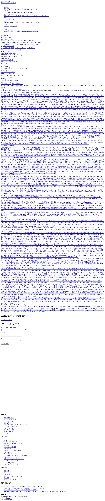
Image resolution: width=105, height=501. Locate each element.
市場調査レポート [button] (6, 35)
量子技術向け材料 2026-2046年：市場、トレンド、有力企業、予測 (46, 118)
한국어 (16, 31)
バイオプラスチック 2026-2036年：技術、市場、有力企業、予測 (48, 101)
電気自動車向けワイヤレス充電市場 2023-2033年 (23, 173)
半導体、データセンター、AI (9, 73)
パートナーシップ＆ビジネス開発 (45, 85)
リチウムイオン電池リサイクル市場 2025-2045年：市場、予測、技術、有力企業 (24, 113)
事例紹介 (20, 84)
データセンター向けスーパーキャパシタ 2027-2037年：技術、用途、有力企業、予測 (72, 142)
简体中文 (10, 31)
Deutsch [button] (19, 48)
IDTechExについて (9, 16)
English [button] (3, 48)
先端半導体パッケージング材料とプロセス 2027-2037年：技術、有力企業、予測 (47, 253)
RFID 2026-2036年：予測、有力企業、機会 (47, 97)
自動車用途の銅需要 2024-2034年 (36, 104)
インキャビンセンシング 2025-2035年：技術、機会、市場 (25, 238)
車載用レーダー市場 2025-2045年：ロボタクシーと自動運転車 (34, 233)
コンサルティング (32, 9)
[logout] (8, 498)
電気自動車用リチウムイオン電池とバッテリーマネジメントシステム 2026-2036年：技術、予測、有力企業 (62, 133)
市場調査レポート (9, 9)
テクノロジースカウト (61, 85)
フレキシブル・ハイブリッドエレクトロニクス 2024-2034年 (56, 250)
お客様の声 (18, 16)
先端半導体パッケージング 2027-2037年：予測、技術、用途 (26, 212)
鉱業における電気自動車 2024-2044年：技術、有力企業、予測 (69, 156)
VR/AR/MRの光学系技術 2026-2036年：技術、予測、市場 (33, 310)
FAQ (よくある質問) (10, 479)
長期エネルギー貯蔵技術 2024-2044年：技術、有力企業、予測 (31, 137)
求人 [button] (44, 42)
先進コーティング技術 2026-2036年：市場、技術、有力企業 (33, 147)
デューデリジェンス (74, 85)
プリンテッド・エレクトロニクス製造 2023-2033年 (55, 224)
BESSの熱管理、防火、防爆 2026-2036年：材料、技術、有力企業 (51, 144)
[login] (11, 499)
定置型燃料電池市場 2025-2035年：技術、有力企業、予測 (46, 190)
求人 (47, 16)
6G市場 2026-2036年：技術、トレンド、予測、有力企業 (44, 94)
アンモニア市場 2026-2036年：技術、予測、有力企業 (32, 176)
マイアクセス (17, 22)
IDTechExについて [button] (6, 42)
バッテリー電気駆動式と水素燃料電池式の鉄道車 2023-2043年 (50, 150)
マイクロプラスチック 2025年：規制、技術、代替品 (32, 289)
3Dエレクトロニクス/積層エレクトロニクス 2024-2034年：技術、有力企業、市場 (49, 90)
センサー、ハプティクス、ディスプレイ (12, 75)
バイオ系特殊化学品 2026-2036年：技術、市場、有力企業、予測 (67, 176)
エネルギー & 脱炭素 (7, 60)
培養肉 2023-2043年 (24, 195)
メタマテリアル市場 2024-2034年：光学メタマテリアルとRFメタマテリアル (78, 96)
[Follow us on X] (54, 377)
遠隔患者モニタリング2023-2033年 (86, 198)
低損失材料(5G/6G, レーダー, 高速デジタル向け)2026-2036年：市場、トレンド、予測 (31, 96)
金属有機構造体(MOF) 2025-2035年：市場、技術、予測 (22, 120)
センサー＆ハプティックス (12, 460)
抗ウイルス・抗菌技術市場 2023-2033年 (19, 197)
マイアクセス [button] (14, 44)
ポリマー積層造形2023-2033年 (12, 92)
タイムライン (39, 12)
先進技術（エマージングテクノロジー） (16, 424)
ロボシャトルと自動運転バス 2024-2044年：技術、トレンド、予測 (27, 241)
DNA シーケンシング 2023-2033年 (11, 198)
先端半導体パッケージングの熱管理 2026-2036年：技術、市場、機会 (37, 263)
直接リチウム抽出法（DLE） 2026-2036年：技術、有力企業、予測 (51, 106)
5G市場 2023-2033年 (22, 94)
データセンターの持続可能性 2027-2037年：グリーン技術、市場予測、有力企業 (37, 293)
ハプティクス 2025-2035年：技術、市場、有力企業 (20, 272)
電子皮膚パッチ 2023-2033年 (29, 198)
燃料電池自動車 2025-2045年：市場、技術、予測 (36, 159)
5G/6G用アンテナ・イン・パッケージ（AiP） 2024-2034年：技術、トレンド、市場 (52, 246)
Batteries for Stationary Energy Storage (47, 130)
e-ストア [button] (28, 44)
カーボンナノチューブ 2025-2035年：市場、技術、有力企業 (85, 101)
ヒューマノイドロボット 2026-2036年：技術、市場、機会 (75, 251)
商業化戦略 (19, 85)
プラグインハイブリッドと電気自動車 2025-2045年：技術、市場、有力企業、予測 (80, 164)
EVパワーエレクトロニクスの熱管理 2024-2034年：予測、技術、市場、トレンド (38, 301)
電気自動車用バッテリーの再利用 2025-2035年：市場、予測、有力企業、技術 (56, 138)
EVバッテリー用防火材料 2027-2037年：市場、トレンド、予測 (28, 157)
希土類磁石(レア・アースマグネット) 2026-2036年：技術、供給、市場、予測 (23, 121)
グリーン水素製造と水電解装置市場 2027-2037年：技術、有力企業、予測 (30, 183)
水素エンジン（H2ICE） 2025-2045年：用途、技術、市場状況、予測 (25, 185)
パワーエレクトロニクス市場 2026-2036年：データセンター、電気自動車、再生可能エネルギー (70, 166)
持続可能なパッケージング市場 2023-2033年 (67, 294)
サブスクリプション (21, 9)
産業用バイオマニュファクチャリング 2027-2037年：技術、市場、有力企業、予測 (58, 109)
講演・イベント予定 (40, 16)
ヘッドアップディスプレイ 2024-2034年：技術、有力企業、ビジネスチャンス (26, 214)
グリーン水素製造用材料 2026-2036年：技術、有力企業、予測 (38, 116)
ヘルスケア (4, 63)
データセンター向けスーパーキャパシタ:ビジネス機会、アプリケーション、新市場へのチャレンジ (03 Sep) (35, 491)
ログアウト (38, 22)
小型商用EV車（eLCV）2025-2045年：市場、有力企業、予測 (62, 154)
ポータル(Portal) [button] (5, 44)
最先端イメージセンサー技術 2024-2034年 (75, 270)
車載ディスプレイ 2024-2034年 (53, 212)
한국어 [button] (12, 48)
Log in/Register (8, 26)
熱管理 (3, 79)
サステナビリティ (6, 77)
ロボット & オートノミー (8, 72)
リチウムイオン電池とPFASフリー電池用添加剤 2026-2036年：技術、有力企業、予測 (46, 99)
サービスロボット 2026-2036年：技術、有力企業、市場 (24, 243)
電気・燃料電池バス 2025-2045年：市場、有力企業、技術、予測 (76, 152)
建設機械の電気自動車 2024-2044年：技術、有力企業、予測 (33, 156)
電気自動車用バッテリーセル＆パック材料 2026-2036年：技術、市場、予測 (72, 137)
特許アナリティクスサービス (89, 85)
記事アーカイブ (8, 428)
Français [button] (24, 48)
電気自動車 (4, 58)
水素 (2, 65)
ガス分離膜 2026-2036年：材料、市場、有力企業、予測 (19, 287)
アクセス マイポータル (20, 329)
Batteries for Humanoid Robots (28, 130)
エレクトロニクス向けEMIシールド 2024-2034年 (18, 108)
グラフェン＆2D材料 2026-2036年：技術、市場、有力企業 (49, 108)
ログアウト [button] (35, 44)
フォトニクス (5, 67)
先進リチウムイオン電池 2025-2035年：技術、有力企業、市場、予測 (34, 128)
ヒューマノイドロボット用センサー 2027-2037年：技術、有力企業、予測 (68, 241)
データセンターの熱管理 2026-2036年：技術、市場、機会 (74, 263)
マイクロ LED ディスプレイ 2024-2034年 (33, 215)
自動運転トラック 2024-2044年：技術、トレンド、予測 (50, 149)
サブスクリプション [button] (6, 37)
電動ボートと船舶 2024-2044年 (34, 154)
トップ (3, 320)
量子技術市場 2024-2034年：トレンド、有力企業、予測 (81, 229)
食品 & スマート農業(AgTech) (9, 61)
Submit (18, 49)
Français (27, 31)
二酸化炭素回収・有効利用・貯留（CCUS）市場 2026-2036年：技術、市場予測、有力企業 (46, 178)
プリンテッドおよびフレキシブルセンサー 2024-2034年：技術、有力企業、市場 (51, 275)
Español (32, 31)
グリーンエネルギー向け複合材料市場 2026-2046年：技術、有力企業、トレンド (74, 102)
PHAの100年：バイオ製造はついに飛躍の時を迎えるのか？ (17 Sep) (24, 488)
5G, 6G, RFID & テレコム (8, 53)
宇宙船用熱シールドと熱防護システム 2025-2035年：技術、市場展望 (62, 298)
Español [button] (29, 48)
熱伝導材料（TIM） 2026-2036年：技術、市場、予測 (32, 123)
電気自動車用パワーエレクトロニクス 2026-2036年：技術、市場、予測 (21, 166)
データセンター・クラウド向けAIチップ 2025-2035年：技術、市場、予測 (75, 245)
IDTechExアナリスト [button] (25, 42)
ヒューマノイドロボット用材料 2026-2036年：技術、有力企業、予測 (76, 116)
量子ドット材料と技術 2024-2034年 (93, 120)
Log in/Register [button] (5, 46)
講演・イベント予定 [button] (37, 42)
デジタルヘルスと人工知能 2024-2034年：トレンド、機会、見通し (81, 197)
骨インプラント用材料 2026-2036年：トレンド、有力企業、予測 (60, 114)
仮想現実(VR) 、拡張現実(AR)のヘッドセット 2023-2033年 (67, 310)
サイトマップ (8, 474)
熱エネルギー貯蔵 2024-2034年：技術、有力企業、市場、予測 (78, 192)
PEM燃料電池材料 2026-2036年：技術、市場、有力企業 (56, 207)
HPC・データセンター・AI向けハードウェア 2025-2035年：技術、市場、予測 (36, 251)
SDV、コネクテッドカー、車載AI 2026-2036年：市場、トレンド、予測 (78, 169)
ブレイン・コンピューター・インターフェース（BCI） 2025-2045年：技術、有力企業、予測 (54, 306)
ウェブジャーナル (29, 12)
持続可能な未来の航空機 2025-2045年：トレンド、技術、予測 (69, 209)
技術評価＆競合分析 (29, 85)
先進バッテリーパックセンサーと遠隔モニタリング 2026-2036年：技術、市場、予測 (62, 269)
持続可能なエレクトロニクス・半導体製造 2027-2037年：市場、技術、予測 (65, 262)
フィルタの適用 (5, 343)
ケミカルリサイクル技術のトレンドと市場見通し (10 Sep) (21, 490)
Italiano (36, 31)
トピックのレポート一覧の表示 (31, 92)
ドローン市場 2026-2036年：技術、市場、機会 (43, 152)
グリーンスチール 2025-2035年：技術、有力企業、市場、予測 (70, 183)
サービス (3, 85)
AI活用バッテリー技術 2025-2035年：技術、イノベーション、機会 (74, 128)
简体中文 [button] (7, 48)
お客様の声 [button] (15, 42)
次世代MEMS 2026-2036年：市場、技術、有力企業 (28, 255)
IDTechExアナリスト (28, 16)
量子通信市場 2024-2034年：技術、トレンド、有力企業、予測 (64, 227)
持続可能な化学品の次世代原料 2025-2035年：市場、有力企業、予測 (33, 186)
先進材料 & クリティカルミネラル (11, 55)
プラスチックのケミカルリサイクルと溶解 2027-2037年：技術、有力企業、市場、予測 (50, 284)
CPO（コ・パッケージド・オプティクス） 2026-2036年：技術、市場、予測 (79, 248)
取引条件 (6, 478)
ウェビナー (7, 12)
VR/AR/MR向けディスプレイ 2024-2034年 (50, 270)
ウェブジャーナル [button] (26, 41)
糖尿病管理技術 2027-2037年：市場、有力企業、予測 (46, 197)
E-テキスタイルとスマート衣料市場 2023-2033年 (88, 308)
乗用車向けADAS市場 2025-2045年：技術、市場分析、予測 (38, 164)
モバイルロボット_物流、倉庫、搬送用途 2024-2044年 (60, 239)
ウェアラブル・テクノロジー (9, 80)
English (6, 31)
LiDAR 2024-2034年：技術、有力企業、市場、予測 (64, 214)
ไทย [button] (16, 48)
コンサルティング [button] (6, 39)
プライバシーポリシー (10, 476)
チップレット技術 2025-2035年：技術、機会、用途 (42, 248)
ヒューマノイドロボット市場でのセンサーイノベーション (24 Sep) (23, 486)
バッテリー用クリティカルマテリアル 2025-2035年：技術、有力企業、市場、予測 (70, 104)
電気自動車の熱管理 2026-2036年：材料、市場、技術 (48, 171)
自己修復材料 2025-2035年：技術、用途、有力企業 (61, 121)
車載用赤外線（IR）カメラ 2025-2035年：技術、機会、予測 (59, 238)
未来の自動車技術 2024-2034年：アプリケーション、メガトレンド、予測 (72, 159)
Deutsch (23, 31)
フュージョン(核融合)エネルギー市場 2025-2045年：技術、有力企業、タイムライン (55, 181)
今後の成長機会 (11, 85)
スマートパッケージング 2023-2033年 (71, 97)
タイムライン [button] (36, 41)
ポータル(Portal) (8, 22)
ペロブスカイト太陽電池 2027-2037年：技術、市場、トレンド (24, 188)
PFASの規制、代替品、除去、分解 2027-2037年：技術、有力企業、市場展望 (52, 195)
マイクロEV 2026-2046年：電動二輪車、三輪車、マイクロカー (58, 162)
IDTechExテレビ (8, 431)
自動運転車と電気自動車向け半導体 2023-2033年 (47, 258)
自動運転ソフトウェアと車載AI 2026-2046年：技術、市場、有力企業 (72, 233)
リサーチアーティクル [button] (14, 41)
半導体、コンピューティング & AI (14, 459)
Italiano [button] (33, 48)
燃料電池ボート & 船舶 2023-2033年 (11, 159)
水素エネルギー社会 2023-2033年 (20, 205)
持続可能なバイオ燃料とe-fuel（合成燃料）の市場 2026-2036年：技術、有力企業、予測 (34, 192)
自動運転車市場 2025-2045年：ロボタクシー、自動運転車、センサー (43, 234)
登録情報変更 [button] (22, 44)
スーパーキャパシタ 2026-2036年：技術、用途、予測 (32, 142)
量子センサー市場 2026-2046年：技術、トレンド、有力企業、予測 (45, 229)
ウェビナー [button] (4, 41)
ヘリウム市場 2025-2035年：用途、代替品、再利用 (19, 109)
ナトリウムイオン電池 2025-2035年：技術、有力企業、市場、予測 (70, 140)
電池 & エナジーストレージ (9, 56)
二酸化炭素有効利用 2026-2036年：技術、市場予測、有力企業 (38, 180)
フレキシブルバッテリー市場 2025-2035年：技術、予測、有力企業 (50, 222)
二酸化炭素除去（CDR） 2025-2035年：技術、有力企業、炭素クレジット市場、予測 (64, 282)
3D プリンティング (6, 51)
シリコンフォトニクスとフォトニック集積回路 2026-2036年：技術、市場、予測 (68, 215)
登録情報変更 (25, 22)
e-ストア (32, 22)
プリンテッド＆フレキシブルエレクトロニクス (14, 68)
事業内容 (6, 471)
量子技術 (3, 70)
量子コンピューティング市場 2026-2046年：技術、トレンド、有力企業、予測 (55, 257)
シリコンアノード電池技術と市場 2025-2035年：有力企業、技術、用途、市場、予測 (25, 140)
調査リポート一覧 (6, 82)
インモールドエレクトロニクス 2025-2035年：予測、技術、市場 (21, 224)
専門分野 (14, 84)
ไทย (19, 31)
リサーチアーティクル (17, 12)
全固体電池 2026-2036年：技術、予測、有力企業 (15, 190)
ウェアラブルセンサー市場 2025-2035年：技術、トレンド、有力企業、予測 (27, 279)
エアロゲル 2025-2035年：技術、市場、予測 (17, 101)
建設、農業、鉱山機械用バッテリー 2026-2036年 (18, 150)
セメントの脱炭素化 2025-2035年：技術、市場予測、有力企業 (74, 180)
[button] (6, 7)
